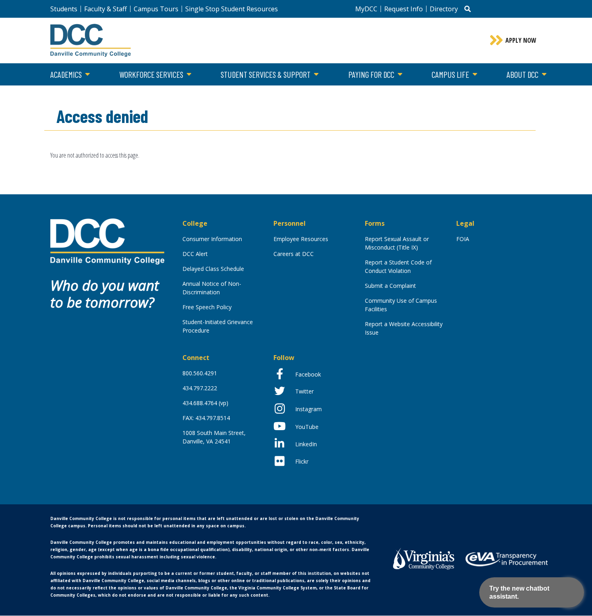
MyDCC (366, 8)
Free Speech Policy (207, 307)
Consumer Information (212, 239)
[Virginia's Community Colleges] (423, 557)
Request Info (403, 8)
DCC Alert (195, 254)
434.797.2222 (199, 388)
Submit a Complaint (390, 285)
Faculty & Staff (105, 8)
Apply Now (520, 40)
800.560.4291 (199, 373)
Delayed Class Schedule (213, 269)
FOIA (462, 239)
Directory (444, 8)
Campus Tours (156, 8)
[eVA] (507, 558)
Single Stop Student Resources (231, 8)
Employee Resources (300, 239)
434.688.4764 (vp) (205, 403)
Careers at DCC (293, 254)
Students (63, 8)
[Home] (107, 241)
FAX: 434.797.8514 (206, 418)
